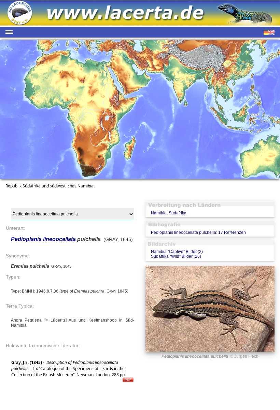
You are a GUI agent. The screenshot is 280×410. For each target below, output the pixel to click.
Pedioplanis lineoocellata (43, 239)
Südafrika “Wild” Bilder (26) (176, 256)
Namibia (159, 213)
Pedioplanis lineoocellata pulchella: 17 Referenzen (198, 232)
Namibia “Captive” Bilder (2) (177, 251)
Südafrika (177, 213)
